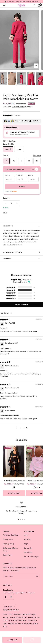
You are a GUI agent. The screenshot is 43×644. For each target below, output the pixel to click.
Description (8, 226)
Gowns (13, 620)
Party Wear (29, 617)
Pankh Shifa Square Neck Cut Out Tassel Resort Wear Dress (14, 480)
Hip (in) (30, 175)
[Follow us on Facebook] (5, 597)
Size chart (37, 155)
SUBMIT (22, 186)
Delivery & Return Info (12, 252)
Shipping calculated (18, 106)
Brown (19, 149)
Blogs (26, 543)
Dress (5, 614)
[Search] (34, 5)
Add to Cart (14, 493)
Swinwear (17, 614)
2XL (37, 161)
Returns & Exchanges (31, 556)
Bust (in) (7, 175)
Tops (10, 614)
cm (33, 169)
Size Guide (28, 552)
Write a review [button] (21, 304)
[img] (5, 319)
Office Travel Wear (15, 623)
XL (29, 161)
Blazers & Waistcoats (16, 617)
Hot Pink (8, 149)
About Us (27, 539)
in (36, 169)
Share (5, 212)
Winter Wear (28, 623)
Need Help (7, 259)
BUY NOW (30, 639)
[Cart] (39, 5)
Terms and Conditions (10, 535)
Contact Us (28, 548)
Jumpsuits (26, 614)
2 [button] (20, 427)
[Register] (37, 576)
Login (26, 535)
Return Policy (7, 555)
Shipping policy (8, 543)
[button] (8, 115)
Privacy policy (8, 539)
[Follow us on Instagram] (11, 597)
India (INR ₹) (8, 606)
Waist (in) (20, 175)
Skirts (5, 626)
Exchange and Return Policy (10, 549)
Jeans (36, 623)
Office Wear (22, 620)
